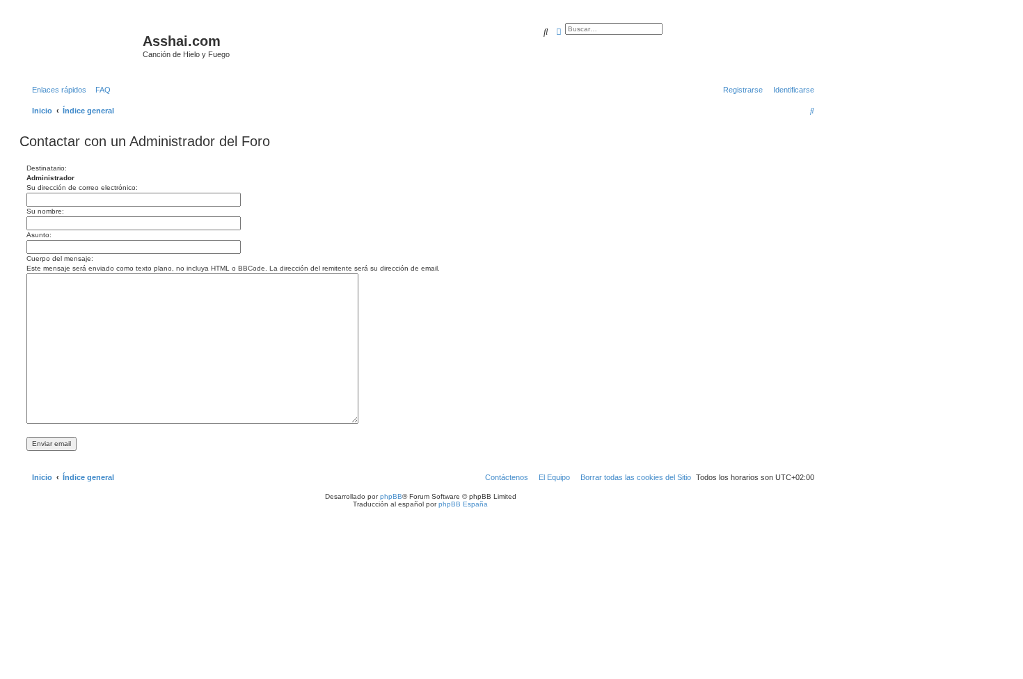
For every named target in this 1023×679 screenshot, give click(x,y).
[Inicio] (83, 45)
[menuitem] (100, 89)
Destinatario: (46, 168)
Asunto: (38, 235)
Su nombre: (45, 211)
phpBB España (463, 504)
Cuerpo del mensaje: (59, 258)
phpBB (391, 496)
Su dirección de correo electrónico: (82, 187)
